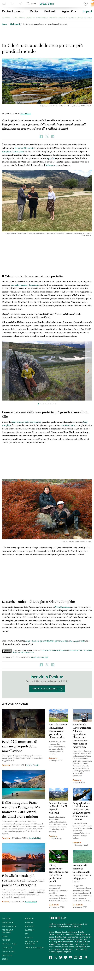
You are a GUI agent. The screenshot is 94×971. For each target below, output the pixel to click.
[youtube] (70, 957)
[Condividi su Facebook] (41, 136)
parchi (51, 158)
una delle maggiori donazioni (24, 285)
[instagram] (75, 957)
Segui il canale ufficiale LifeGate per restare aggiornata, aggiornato (55, 640)
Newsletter (20, 3)
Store (12, 3)
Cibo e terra (71, 17)
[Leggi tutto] (90, 704)
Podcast (49, 11)
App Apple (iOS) (9, 926)
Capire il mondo (12, 11)
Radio (34, 11)
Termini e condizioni (34, 947)
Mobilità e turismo (57, 17)
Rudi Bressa (25, 113)
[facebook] (50, 957)
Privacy (29, 938)
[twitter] (55, 957)
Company (29, 919)
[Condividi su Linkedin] (52, 136)
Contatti (29, 922)
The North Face (68, 425)
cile (46, 657)
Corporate (7, 947)
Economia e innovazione (37, 17)
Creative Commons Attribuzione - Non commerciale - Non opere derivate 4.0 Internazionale (52, 651)
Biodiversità (54, 905)
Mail (27, 934)
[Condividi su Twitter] (47, 136)
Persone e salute (85, 17)
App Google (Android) (7, 931)
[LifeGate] (47, 3)
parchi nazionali (37, 657)
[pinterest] (60, 957)
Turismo (5, 901)
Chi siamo (29, 926)
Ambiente (6, 17)
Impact (87, 11)
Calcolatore (8, 951)
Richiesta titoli (9, 944)
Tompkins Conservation (13, 151)
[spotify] (65, 957)
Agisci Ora (69, 11)
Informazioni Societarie (31, 942)
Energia (21, 17)
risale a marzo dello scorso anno (26, 422)
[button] (88, 371)
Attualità (6, 919)
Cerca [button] (33, 3)
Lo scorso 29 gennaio (24, 148)
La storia (29, 930)
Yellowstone (51, 165)
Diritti (14, 17)
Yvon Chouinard (62, 607)
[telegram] (85, 957)
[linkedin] (80, 957)
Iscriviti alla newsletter (45, 689)
